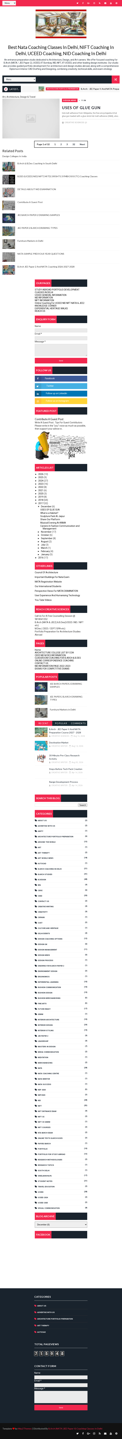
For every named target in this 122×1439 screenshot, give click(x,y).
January (45, 554)
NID (39, 1100)
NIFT (40, 1106)
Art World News (45, 858)
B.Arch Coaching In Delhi (49, 869)
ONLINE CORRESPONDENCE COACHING (54, 660)
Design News (69, 100)
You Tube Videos (43, 600)
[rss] (99, 3)
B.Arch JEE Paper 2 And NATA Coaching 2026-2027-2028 (46, 266)
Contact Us (43, 901)
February (45, 551)
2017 (41, 503)
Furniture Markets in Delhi (30, 240)
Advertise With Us (46, 826)
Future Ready (44, 1009)
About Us (42, 821)
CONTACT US (41, 663)
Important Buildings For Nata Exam (52, 577)
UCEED (41, 1192)
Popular (61, 723)
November (46, 532)
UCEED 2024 (43, 1198)
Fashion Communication (49, 987)
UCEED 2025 (43, 1203)
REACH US (40, 311)
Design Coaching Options (50, 939)
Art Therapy (44, 853)
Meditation (43, 1057)
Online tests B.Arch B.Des (50, 1138)
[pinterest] (116, 3)
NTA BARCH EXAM (45, 1133)
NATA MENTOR (44, 1079)
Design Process (45, 960)
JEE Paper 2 (43, 1036)
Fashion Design (45, 993)
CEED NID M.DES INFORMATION (50, 655)
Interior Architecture (48, 1020)
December (46, 506)
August (45, 541)
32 (73, 144)
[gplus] (88, 3)
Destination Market (58, 742)
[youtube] (110, 3)
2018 (41, 500)
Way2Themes (25, 1428)
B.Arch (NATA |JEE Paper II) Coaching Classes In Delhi (75, 1428)
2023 (41, 484)
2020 (41, 493)
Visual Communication (49, 1208)
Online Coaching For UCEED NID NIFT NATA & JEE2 (59, 303)
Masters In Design (46, 1047)
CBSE (40, 890)
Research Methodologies (50, 1160)
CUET (40, 923)
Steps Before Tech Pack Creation (65, 769)
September (47, 538)
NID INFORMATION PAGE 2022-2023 (52, 666)
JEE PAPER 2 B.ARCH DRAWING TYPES (37, 228)
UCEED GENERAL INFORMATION (50, 295)
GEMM (40, 1014)
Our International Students (48, 586)
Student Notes (45, 1181)
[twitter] (77, 3)
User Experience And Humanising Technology (57, 595)
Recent (43, 723)
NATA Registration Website (48, 581)
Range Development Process (63, 782)
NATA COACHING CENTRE (48, 1074)
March (44, 548)
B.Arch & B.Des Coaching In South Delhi (37, 163)
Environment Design (47, 971)
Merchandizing (45, 1063)
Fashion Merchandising (49, 998)
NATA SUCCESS (44, 1084)
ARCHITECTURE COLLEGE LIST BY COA (54, 652)
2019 (41, 496)
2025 (41, 477)
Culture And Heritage (48, 928)
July (43, 544)
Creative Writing (46, 907)
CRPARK (41, 917)
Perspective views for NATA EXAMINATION (56, 591)
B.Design (42, 880)
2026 (41, 474)
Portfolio (42, 1149)
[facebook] (83, 3)
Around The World (47, 842)
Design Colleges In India (14, 156)
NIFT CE (41, 1117)
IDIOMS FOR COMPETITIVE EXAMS (52, 668)
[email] (105, 3)
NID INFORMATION (44, 297)
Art (39, 847)
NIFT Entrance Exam (47, 1111)
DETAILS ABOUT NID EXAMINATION (36, 189)
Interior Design (45, 1025)
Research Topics (46, 1165)
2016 (41, 557)
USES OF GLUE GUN (81, 107)
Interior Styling (46, 1031)
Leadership (43, 1041)
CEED (40, 896)
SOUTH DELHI (43, 1171)
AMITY (40, 831)
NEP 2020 (42, 1090)
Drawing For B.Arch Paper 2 (51, 966)
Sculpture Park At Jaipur (52, 516)
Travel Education (46, 1187)
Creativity (42, 912)
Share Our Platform (50, 519)
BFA (39, 885)
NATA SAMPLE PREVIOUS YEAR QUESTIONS (40, 253)
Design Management (47, 950)
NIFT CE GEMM (44, 1122)
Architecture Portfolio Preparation (48, 89)
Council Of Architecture (46, 572)
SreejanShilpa (45, 1176)
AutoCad (42, 864)
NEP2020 (41, 1095)
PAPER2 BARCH (44, 1144)
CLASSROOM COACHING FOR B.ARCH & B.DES (58, 658)
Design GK (42, 944)
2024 (41, 480)
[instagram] (94, 3)
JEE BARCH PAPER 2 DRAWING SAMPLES (38, 215)
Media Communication (48, 1052)
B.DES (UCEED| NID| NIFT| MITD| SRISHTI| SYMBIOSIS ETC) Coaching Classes (57, 176)
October (45, 535)
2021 (41, 490)
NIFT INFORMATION (44, 300)
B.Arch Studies (45, 874)
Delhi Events (44, 934)
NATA (40, 1068)
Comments (78, 723)
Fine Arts (42, 1004)
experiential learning (48, 982)
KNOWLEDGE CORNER (46, 305)
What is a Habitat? (49, 513)
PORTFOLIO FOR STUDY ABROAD (51, 1154)
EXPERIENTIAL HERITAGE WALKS (51, 308)
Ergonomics (44, 977)
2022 (41, 487)
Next (82, 144)
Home (38, 650)
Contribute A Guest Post (30, 202)
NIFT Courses (44, 1127)
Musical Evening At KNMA (53, 522)
